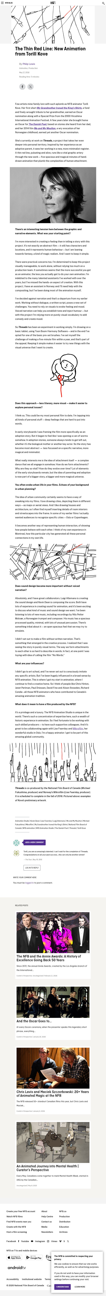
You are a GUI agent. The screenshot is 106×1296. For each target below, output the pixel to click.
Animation (23, 68)
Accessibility (12, 1279)
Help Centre (47, 1216)
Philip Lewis (29, 64)
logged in (29, 883)
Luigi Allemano (59, 821)
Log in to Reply (32, 868)
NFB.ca (62, 1211)
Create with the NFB (16, 1227)
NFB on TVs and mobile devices (21, 1250)
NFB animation (29, 828)
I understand (62, 1287)
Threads (73, 828)
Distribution (64, 1222)
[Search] (103, 3)
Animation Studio (22, 821)
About (44, 1211)
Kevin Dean (35, 821)
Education (64, 1227)
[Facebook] (22, 87)
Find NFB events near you (18, 1222)
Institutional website (32, 1279)
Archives (63, 1232)
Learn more (80, 1287)
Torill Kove (81, 828)
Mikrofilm (78, 728)
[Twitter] (30, 87)
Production (33, 68)
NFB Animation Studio (45, 828)
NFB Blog (9, 3)
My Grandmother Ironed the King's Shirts (51, 824)
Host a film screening (16, 1232)
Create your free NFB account (20, 1211)
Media (44, 1227)
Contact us (46, 1222)
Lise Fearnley (46, 821)
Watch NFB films (14, 1216)
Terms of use (51, 1279)
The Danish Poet (61, 828)
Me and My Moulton (74, 821)
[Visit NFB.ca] (57, 3)
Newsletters (47, 1232)
